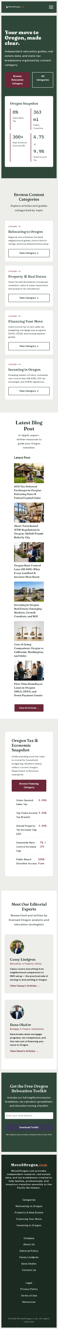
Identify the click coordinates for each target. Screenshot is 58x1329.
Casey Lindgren (29, 1257)
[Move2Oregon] (15, 7)
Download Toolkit (29, 1127)
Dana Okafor (29, 1263)
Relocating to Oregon (29, 1206)
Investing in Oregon (29, 1225)
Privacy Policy (29, 1289)
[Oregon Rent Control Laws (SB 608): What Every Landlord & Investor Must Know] (29, 552)
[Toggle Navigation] (51, 7)
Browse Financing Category (29, 785)
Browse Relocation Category (17, 80)
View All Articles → (29, 708)
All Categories (42, 78)
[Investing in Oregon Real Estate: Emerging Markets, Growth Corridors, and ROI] (29, 592)
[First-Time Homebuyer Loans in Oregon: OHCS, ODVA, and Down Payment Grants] (29, 671)
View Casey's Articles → (25, 985)
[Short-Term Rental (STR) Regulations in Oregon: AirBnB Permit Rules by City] (29, 513)
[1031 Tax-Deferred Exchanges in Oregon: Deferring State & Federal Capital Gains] (29, 473)
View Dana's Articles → (24, 1051)
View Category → (29, 253)
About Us (29, 1244)
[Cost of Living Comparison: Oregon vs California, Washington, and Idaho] (29, 631)
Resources (29, 1301)
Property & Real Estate (29, 1212)
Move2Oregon (29, 1165)
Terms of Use (29, 1295)
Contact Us (29, 1270)
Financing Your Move (29, 1218)
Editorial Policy (29, 1250)
